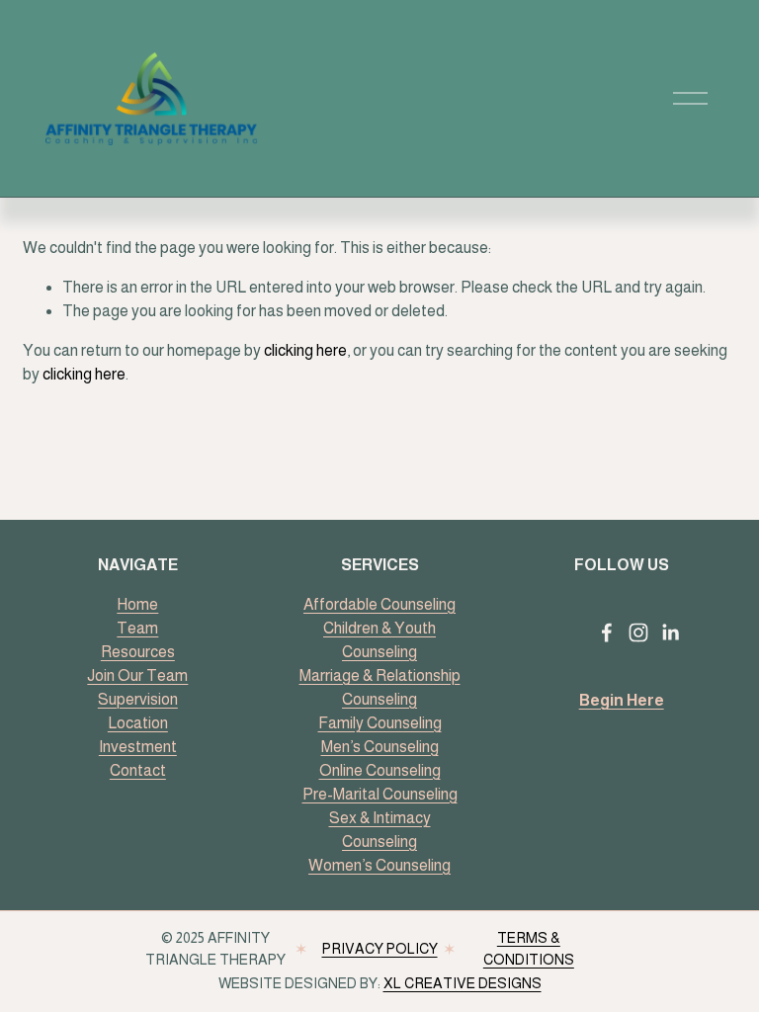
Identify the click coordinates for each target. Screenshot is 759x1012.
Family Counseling (380, 723)
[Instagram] (638, 632)
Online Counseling (380, 770)
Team (137, 628)
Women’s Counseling (379, 865)
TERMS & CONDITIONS (528, 949)
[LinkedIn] (670, 632)
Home (137, 604)
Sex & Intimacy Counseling (380, 829)
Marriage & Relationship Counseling (380, 687)
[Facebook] (607, 632)
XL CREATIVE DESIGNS (462, 983)
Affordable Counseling (379, 604)
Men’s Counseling (380, 746)
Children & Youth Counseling (379, 640)
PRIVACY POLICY (380, 949)
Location (138, 723)
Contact (138, 770)
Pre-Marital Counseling (380, 794)
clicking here (305, 350)
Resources (138, 651)
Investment (138, 746)
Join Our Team (137, 675)
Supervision (138, 699)
